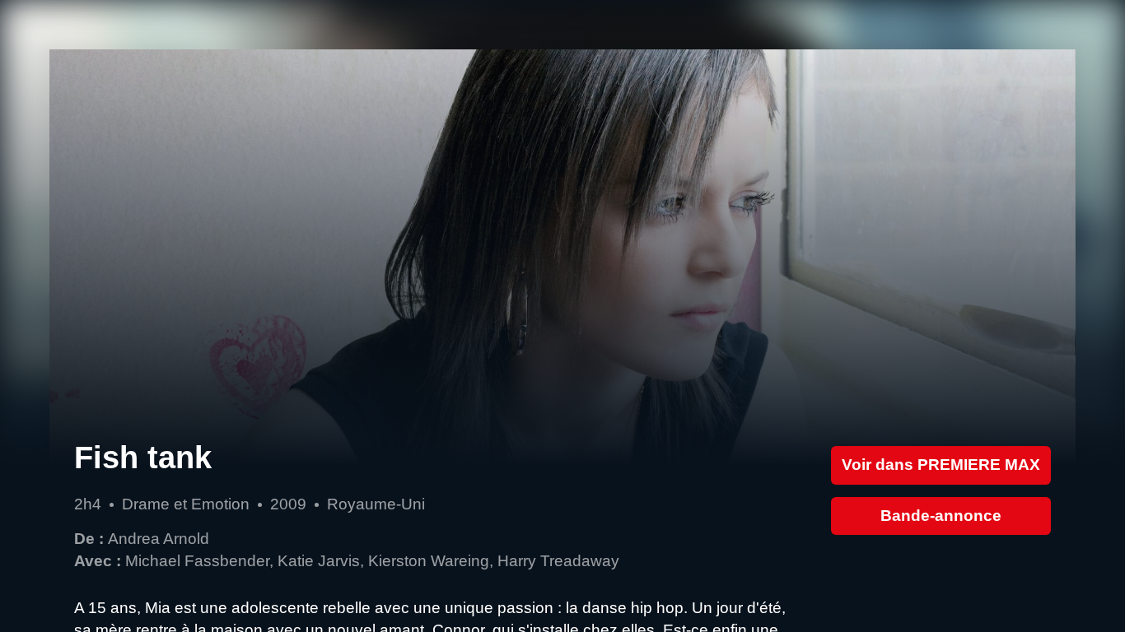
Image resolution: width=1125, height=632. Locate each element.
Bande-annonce (940, 515)
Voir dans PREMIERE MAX (941, 464)
